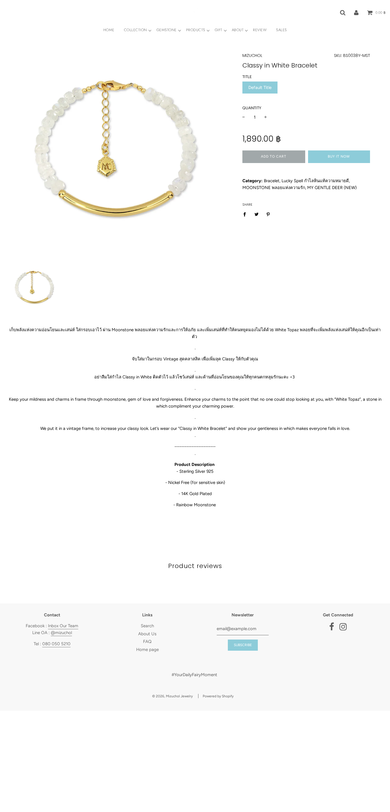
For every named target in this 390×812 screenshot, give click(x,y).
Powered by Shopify (218, 696)
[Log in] (356, 12)
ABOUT (238, 30)
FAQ (147, 641)
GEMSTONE (166, 30)
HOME (108, 30)
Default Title (260, 87)
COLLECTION (135, 30)
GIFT (218, 30)
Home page (147, 649)
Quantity (251, 108)
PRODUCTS (195, 30)
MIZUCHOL (252, 55)
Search (147, 625)
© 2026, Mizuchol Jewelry (172, 696)
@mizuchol (61, 632)
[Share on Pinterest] (268, 214)
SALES (281, 30)
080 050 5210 (56, 643)
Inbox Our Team (63, 625)
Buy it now (339, 156)
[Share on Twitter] (256, 214)
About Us (147, 633)
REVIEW (260, 30)
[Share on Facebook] (246, 214)
